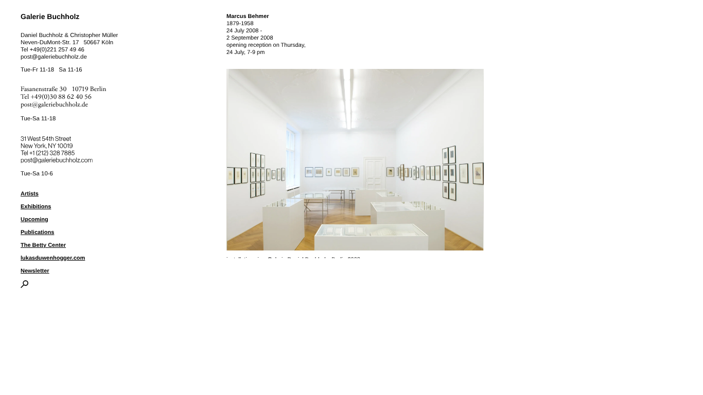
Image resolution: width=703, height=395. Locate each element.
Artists (30, 194)
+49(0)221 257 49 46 (57, 50)
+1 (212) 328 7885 (59, 151)
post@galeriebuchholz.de (54, 57)
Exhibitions (36, 207)
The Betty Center (43, 245)
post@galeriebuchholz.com (58, 158)
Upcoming (34, 220)
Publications (37, 232)
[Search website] (24, 286)
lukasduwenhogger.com (53, 258)
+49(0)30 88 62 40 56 (61, 97)
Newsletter (35, 271)
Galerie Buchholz (50, 16)
